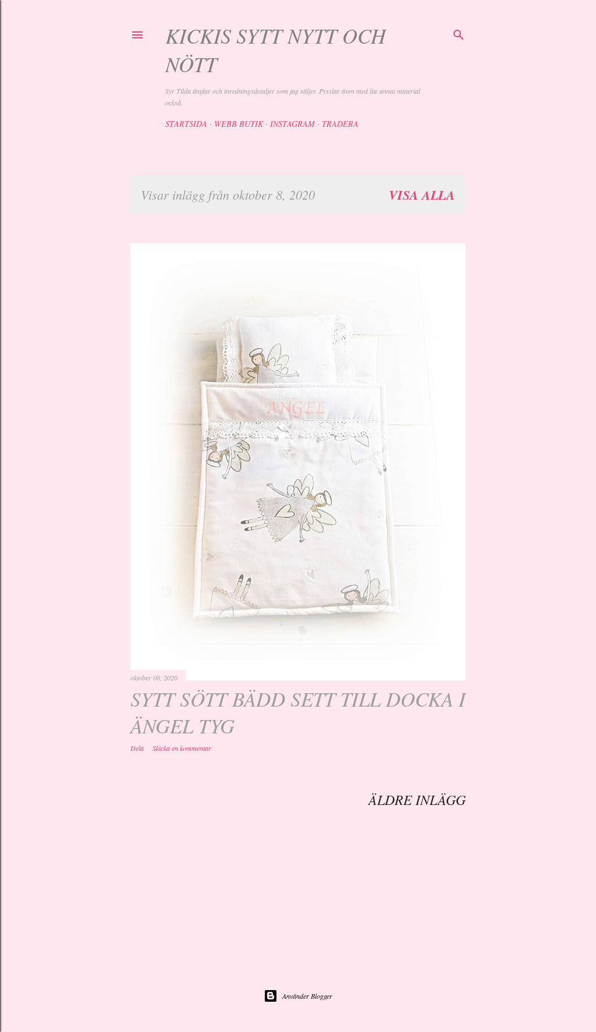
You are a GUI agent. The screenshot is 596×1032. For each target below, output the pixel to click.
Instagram (292, 123)
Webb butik (238, 123)
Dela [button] (137, 748)
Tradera (340, 123)
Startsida (186, 123)
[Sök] (459, 33)
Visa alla (422, 195)
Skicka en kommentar (181, 748)
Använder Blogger (307, 996)
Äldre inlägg (417, 799)
